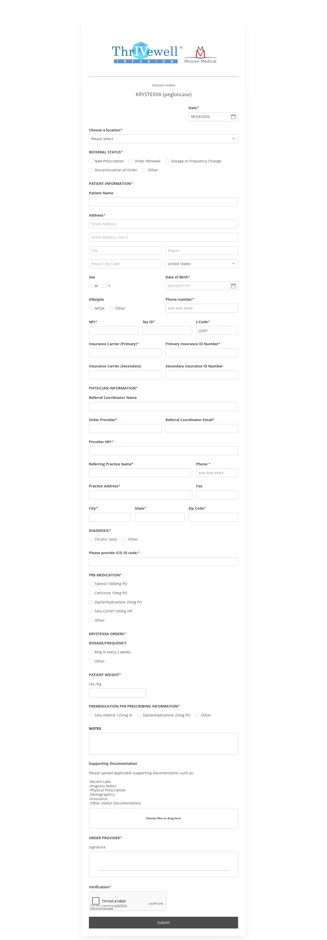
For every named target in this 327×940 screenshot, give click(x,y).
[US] (202, 263)
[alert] (213, 116)
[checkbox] (90, 161)
